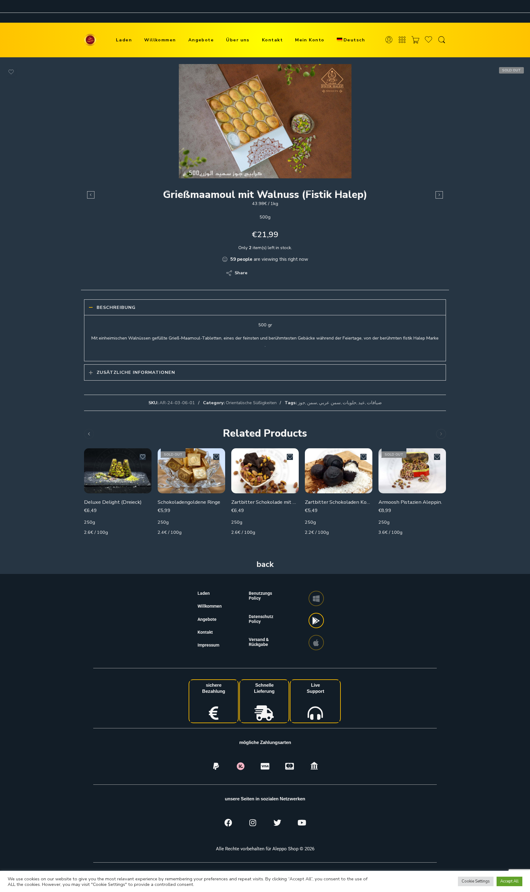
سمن (312, 403)
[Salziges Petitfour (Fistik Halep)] (439, 195)
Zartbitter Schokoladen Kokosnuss (338, 502)
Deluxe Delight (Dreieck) (113, 502)
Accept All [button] (509, 881)
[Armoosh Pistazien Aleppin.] (412, 470)
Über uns (238, 40)
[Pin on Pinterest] (282, 273)
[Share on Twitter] (257, 273)
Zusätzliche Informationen (136, 372)
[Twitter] (277, 822)
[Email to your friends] (294, 273)
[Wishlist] (11, 72)
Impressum (208, 645)
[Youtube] (301, 822)
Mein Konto (310, 40)
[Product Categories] (402, 40)
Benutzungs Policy (260, 596)
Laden (124, 40)
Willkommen (160, 40)
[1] (265, 121)
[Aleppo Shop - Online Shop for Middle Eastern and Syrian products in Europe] (90, 40)
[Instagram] (252, 822)
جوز (301, 403)
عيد (361, 403)
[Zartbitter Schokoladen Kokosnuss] (338, 470)
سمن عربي (330, 403)
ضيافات (374, 403)
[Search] (441, 40)
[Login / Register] (389, 40)
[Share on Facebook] (269, 273)
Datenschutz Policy (261, 619)
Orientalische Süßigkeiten (251, 403)
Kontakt (272, 40)
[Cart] (415, 40)
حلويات (349, 403)
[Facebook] (228, 822)
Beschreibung (116, 307)
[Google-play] (316, 620)
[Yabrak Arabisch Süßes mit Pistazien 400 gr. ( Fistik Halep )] (90, 195)
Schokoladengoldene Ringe (189, 502)
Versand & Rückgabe (259, 642)
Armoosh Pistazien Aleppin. (410, 502)
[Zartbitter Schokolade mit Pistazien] (265, 470)
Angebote (201, 40)
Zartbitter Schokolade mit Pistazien (265, 502)
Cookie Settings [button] (476, 881)
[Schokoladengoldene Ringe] (191, 470)
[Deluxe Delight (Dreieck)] (118, 470)
